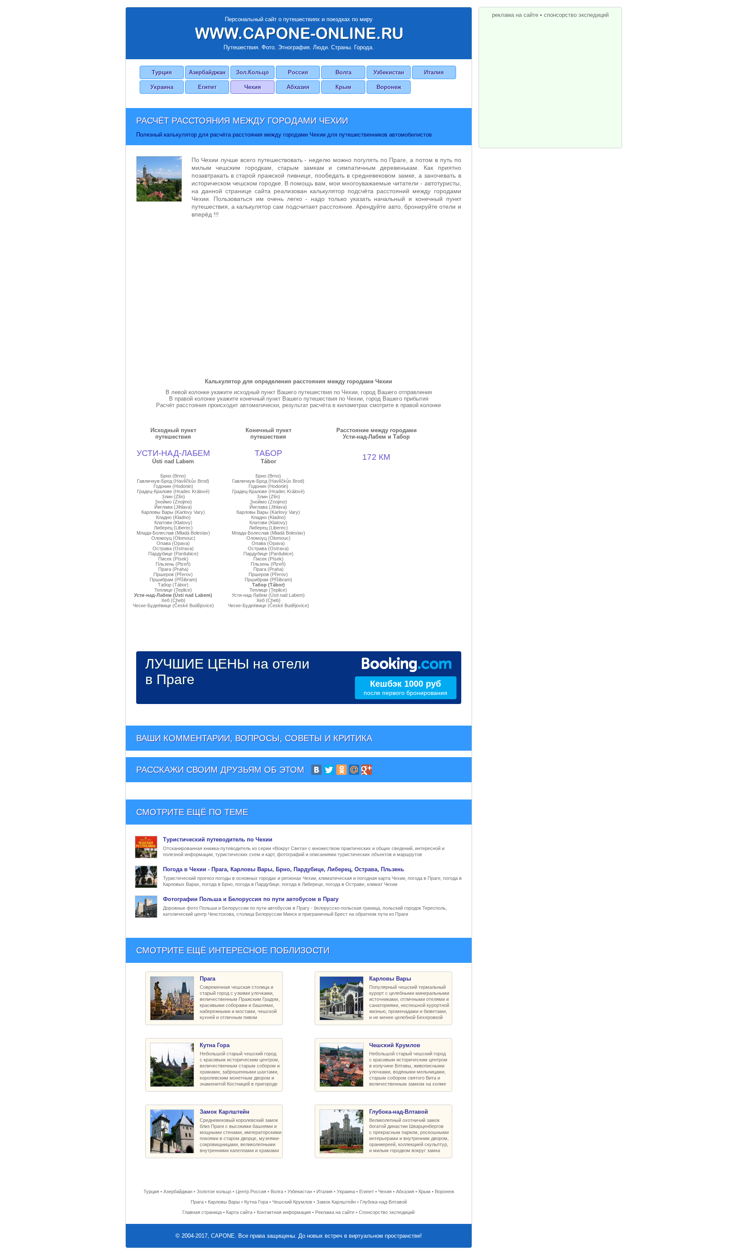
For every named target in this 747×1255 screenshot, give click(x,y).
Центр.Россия (251, 1191)
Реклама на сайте (334, 1212)
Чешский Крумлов (292, 1201)
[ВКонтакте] (316, 769)
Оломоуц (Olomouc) (173, 538)
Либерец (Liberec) (173, 527)
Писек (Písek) (173, 558)
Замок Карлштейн (336, 1201)
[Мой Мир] (354, 769)
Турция (162, 72)
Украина (161, 87)
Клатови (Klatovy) (173, 522)
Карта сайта (239, 1212)
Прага (197, 1201)
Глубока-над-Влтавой (383, 1201)
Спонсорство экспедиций (387, 1212)
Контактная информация (284, 1212)
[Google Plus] (366, 769)
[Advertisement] (298, 296)
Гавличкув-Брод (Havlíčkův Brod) (173, 481)
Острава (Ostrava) (173, 548)
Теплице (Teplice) (173, 589)
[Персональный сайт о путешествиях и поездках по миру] (299, 33)
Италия (434, 72)
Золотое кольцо (214, 1191)
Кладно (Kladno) (173, 517)
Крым (343, 87)
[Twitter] (329, 769)
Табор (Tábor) (173, 584)
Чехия (252, 87)
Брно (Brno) (173, 475)
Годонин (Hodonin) (173, 486)
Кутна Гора (256, 1201)
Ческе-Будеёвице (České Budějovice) (173, 605)
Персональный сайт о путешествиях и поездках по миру (299, 19)
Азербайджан (207, 72)
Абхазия (298, 87)
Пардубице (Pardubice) (173, 553)
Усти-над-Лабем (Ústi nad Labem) (173, 595)
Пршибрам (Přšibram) (173, 579)
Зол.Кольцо (252, 72)
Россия (298, 72)
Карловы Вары (224, 1201)
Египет (207, 87)
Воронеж (389, 87)
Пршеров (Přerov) (173, 574)
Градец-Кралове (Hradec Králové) (173, 491)
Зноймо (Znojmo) (173, 501)
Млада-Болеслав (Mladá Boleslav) (173, 532)
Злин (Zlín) (173, 496)
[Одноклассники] (341, 769)
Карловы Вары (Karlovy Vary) (173, 512)
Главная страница (202, 1212)
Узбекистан (389, 72)
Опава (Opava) (173, 543)
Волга (343, 72)
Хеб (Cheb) (173, 600)
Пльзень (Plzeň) (173, 564)
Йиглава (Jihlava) (173, 507)
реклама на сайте (515, 15)
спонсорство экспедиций (576, 15)
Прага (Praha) (173, 569)
